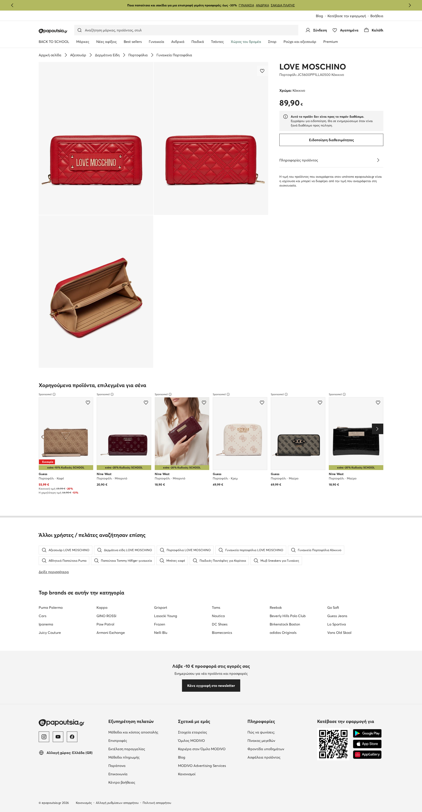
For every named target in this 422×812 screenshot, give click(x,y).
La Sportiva (336, 624)
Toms (216, 607)
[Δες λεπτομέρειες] (378, 160)
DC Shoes (219, 624)
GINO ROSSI (106, 616)
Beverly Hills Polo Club (288, 616)
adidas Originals (283, 632)
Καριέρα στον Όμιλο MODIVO (202, 749)
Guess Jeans (337, 616)
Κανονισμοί (186, 774)
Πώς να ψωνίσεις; (261, 732)
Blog (319, 16)
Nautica (218, 616)
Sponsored (45, 394)
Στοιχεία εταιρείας (192, 732)
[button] (96, 138)
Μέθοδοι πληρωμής (124, 757)
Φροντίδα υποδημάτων (265, 749)
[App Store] (367, 744)
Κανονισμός (84, 803)
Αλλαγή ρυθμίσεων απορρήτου (117, 803)
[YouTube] (58, 737)
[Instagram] (44, 737)
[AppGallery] (367, 754)
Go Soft (333, 607)
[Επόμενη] (409, 5)
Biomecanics (222, 632)
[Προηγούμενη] (12, 5)
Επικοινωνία (117, 774)
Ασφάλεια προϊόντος (263, 757)
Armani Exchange (110, 632)
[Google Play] (367, 733)
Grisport (160, 607)
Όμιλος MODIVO (191, 740)
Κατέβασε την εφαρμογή (346, 16)
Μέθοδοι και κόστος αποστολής (133, 732)
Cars (42, 616)
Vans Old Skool (339, 632)
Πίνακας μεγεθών (261, 740)
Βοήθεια (376, 16)
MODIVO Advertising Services (202, 765)
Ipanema (46, 624)
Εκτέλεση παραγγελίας (126, 749)
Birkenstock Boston (285, 624)
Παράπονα (117, 765)
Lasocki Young (165, 616)
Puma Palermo (51, 607)
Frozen (159, 624)
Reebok (276, 607)
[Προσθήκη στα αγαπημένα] (262, 71)
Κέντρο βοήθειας (121, 782)
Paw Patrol (105, 624)
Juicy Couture (50, 632)
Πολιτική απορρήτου (157, 803)
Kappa (101, 607)
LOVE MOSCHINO (312, 66)
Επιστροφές (117, 740)
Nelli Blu (160, 632)
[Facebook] (72, 737)
